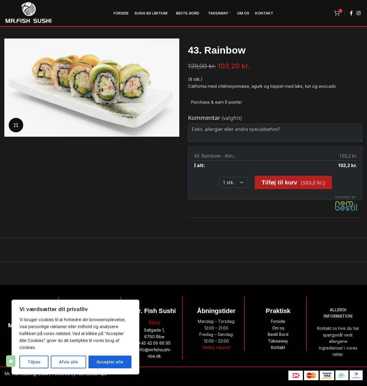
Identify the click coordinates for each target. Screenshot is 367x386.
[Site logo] (28, 12)
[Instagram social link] (359, 13)
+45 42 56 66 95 (154, 343)
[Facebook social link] (351, 13)
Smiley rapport (216, 347)
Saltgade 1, (154, 330)
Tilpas (34, 361)
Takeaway (278, 341)
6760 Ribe (154, 336)
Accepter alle (110, 361)
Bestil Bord (278, 334)
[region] (75, 337)
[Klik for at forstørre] (16, 125)
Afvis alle (68, 361)
